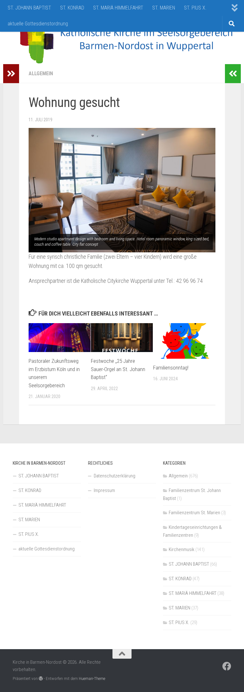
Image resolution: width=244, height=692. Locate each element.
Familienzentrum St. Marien (194, 513)
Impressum (104, 490)
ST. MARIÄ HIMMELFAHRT (118, 8)
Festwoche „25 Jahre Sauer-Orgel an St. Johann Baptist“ (118, 369)
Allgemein (41, 73)
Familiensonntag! (170, 367)
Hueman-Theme (92, 678)
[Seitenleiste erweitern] (11, 73)
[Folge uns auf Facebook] (226, 666)
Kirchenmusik (181, 549)
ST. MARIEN (163, 8)
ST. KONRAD (72, 8)
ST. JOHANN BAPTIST (29, 8)
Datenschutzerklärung (114, 476)
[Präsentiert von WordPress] (41, 678)
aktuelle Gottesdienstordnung (38, 24)
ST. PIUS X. (195, 8)
